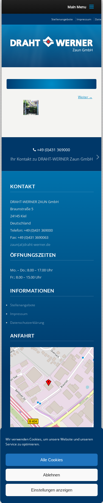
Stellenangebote (62, 19)
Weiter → (85, 97)
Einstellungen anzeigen (51, 490)
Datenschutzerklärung (27, 322)
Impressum (84, 19)
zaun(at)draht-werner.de (30, 244)
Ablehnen (51, 475)
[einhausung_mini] (51, 107)
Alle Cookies (51, 459)
